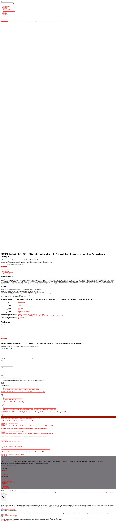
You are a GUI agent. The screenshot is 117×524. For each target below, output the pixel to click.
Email (2, 377)
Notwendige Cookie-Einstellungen (9, 510)
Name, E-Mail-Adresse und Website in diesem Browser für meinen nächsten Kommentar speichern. (23, 380)
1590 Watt (20, 308)
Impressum (5, 474)
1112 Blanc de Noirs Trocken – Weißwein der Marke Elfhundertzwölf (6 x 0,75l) (23, 392)
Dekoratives (5, 7)
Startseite (2, 21)
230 (19, 309)
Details (17, 264)
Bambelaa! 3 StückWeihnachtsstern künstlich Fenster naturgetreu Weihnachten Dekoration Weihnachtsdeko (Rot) (22, 451)
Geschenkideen (6, 6)
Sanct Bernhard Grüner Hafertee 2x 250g (12, 402)
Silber (19, 305)
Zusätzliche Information (8, 272)
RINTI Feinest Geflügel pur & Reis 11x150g (9, 443)
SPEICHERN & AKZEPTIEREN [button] (8, 520)
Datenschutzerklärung (8, 472)
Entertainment (6, 15)
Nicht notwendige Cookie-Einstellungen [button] (9, 515)
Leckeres (5, 8)
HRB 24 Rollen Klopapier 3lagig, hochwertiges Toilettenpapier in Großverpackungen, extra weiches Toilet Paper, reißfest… (24, 428)
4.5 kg (19, 312)
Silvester (5, 13)
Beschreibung (6, 271)
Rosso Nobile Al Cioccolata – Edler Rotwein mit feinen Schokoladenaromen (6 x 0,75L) (17, 420)
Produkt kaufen (4, 266)
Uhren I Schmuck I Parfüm (9, 11)
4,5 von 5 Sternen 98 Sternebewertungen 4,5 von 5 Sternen (31, 314)
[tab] (59, 271)
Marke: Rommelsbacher (23, 318)
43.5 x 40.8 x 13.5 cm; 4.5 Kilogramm (26, 306)
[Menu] (1, 18)
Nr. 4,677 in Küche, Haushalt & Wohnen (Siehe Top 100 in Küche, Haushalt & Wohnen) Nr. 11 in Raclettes (41, 315)
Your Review (4, 358)
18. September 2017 (22, 317)
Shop (4, 471)
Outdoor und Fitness (7, 9)
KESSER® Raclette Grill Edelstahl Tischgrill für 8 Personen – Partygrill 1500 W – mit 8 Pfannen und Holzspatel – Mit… (34, 412)
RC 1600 (20, 304)
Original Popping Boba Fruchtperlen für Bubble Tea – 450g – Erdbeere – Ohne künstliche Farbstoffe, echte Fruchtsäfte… (24, 436)
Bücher (4, 12)
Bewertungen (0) (6, 273)
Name (2, 375)
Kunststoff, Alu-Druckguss (24, 311)
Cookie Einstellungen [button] (103, 492)
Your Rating (3, 348)
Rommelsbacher (21, 302)
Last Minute (5, 14)
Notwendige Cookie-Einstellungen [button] (8, 509)
